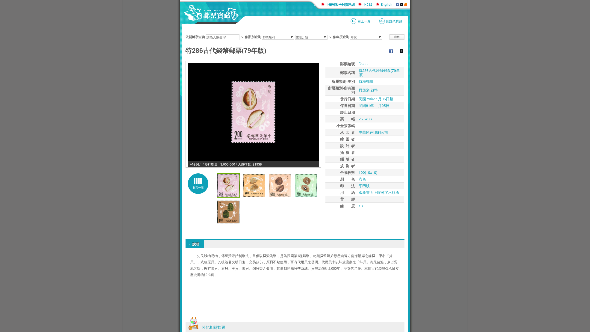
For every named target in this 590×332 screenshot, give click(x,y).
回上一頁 (363, 21)
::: (316, 4)
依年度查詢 (341, 36)
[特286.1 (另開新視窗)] (253, 112)
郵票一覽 (198, 187)
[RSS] (405, 4)
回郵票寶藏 (394, 21)
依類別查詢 (253, 36)
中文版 (367, 4)
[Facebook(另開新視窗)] (389, 51)
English (386, 4)
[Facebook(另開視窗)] (397, 4)
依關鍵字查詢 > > (267, 36)
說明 (195, 243)
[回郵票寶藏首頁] (211, 18)
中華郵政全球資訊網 (340, 4)
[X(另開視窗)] (401, 4)
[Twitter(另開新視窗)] (399, 51)
